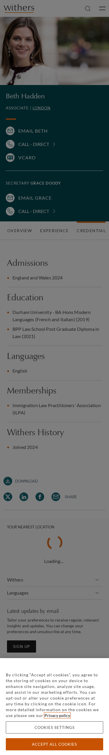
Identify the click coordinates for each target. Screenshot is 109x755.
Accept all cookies (54, 744)
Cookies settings (55, 727)
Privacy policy (57, 715)
